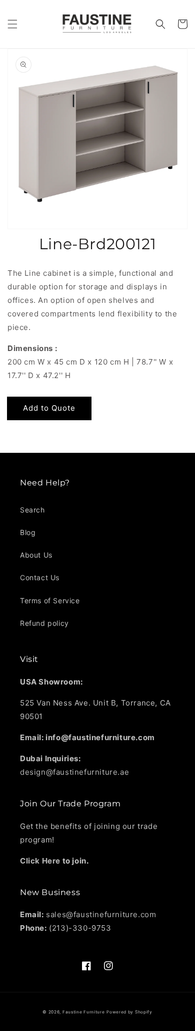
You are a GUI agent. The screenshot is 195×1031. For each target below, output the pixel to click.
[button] (13, 24)
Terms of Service (50, 600)
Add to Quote (49, 408)
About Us (36, 555)
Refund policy (44, 623)
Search (32, 509)
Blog (28, 532)
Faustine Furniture (83, 1011)
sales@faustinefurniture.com (101, 914)
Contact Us (40, 577)
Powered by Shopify (129, 1011)
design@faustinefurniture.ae (74, 772)
